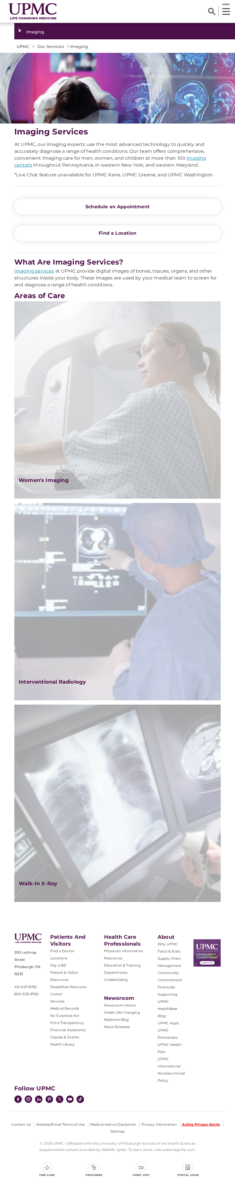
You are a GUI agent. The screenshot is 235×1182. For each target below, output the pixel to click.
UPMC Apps (168, 1023)
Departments (116, 972)
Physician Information (123, 951)
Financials (166, 987)
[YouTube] (70, 1099)
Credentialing (116, 979)
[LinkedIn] (38, 1099)
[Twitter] (59, 1099)
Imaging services (34, 271)
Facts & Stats (169, 951)
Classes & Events (64, 1037)
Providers (94, 1175)
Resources (113, 958)
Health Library (62, 1044)
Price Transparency (67, 1023)
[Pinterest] (49, 1099)
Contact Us (21, 1124)
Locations (58, 958)
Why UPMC (168, 944)
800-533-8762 (26, 994)
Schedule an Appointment (117, 206)
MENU (226, 4)
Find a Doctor (62, 951)
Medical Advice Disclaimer (113, 1124)
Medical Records (64, 1008)
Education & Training (122, 965)
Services (57, 1001)
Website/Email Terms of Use (60, 1124)
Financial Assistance (68, 1030)
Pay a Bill (58, 965)
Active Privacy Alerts (201, 1124)
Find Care (47, 1175)
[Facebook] (18, 1099)
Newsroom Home (120, 1005)
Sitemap (117, 1131)
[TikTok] (80, 1099)
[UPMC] (33, 11)
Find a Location (117, 233)
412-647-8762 (25, 987)
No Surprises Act (65, 1015)
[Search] (212, 11)
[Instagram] (28, 1099)
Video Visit (141, 1175)
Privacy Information (159, 1124)
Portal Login (188, 1175)
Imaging (35, 31)
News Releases (117, 1027)
